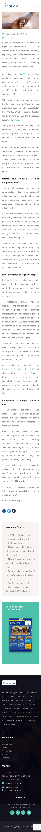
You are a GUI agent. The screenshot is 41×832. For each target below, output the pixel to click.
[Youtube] (29, 812)
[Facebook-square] (12, 812)
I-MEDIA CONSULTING (26, 827)
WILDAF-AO (23, 34)
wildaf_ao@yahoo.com (13, 787)
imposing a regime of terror (18, 369)
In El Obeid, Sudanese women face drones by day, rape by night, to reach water (19, 539)
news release (15, 120)
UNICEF (21, 74)
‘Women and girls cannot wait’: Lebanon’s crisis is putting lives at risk (20, 575)
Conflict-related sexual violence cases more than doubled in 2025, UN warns (17, 587)
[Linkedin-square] (23, 812)
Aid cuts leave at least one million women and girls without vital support (19, 551)
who (14, 137)
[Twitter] (18, 812)
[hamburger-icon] (37, 7)
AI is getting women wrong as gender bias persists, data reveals (20, 563)
